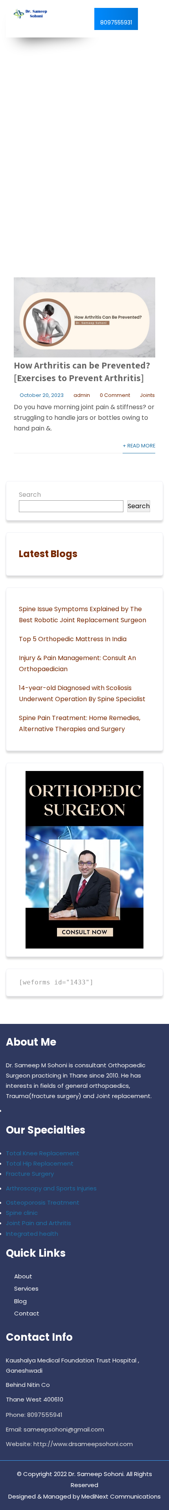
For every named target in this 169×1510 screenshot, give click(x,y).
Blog (20, 1301)
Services (26, 1288)
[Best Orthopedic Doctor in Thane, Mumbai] (29, 14)
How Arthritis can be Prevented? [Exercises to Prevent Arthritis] (82, 371)
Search (30, 494)
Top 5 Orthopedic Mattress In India (73, 639)
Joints (147, 395)
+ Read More (139, 445)
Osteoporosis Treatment (42, 1202)
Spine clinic (22, 1213)
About (23, 1276)
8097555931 (116, 22)
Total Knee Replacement (42, 1153)
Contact (26, 1313)
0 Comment (115, 395)
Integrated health (32, 1233)
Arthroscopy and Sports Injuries (51, 1188)
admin (81, 395)
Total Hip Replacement (39, 1163)
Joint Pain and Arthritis (38, 1223)
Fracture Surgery (30, 1173)
